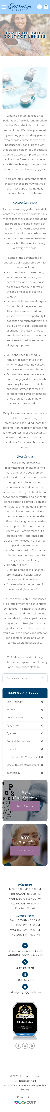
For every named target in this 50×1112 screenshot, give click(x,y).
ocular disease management (23, 765)
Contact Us (24, 850)
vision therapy (15, 701)
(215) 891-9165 (25, 967)
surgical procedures (18, 741)
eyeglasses (13, 725)
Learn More (23, 806)
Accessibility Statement (15, 1085)
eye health (13, 733)
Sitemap (25, 1089)
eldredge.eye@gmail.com (25, 992)
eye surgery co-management (23, 757)
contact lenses (15, 717)
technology (13, 773)
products (12, 749)
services (11, 709)
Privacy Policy (38, 1085)
